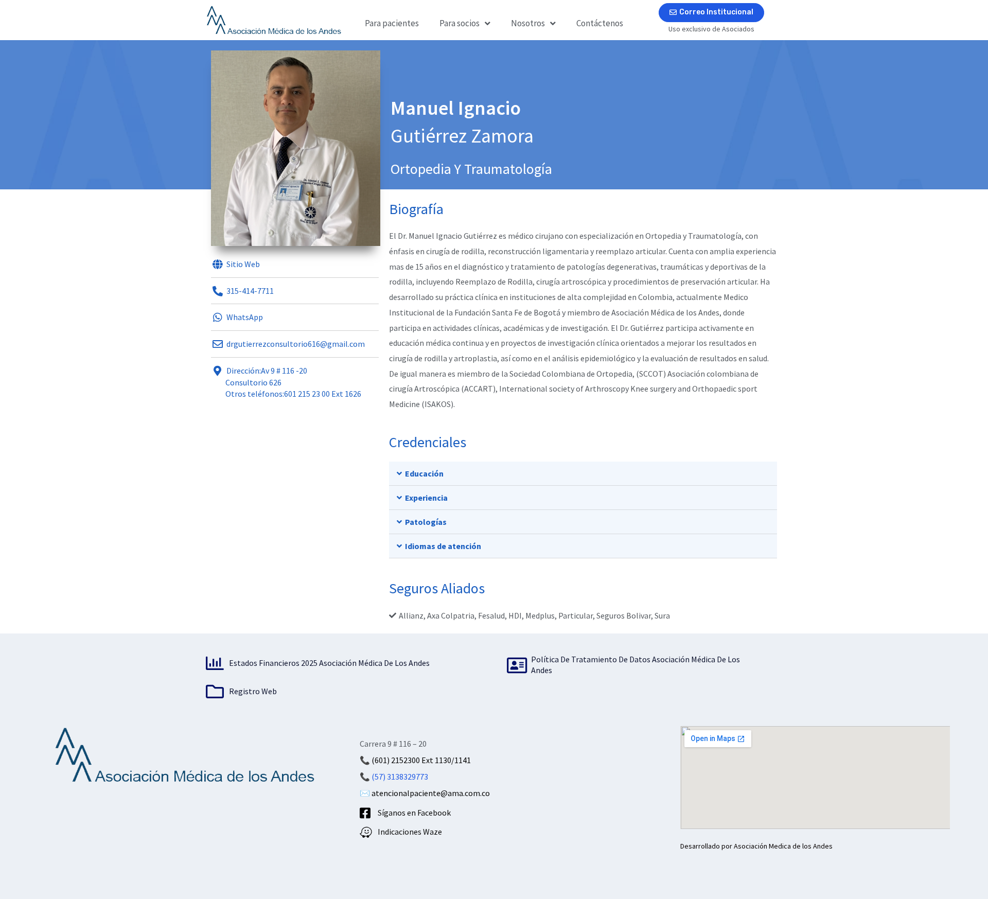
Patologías (426, 522)
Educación (424, 473)
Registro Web (253, 691)
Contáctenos (599, 23)
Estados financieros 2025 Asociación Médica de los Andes (329, 663)
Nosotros (528, 23)
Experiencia (426, 497)
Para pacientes (392, 23)
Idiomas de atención (443, 546)
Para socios (459, 23)
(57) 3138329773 (400, 776)
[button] (583, 474)
